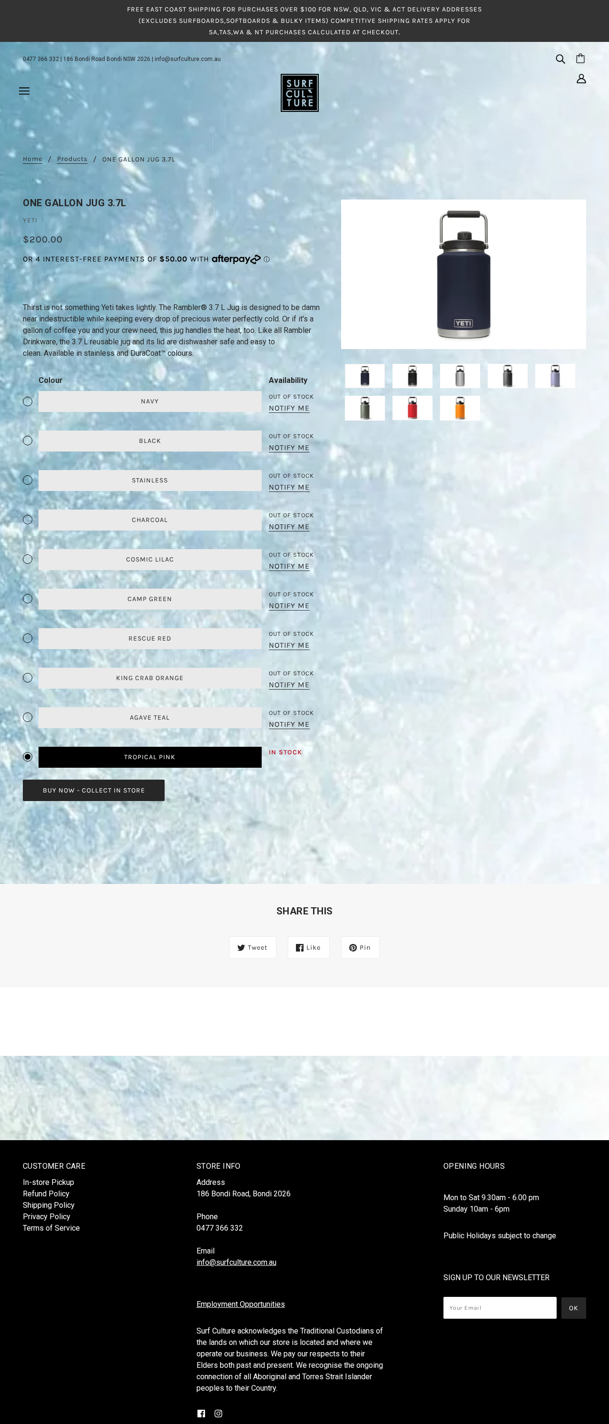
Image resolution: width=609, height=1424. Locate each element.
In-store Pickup (48, 1182)
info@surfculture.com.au (188, 59)
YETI (30, 220)
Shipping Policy (49, 1205)
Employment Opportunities (240, 1304)
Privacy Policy (46, 1216)
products (72, 159)
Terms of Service (51, 1228)
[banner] (300, 92)
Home (32, 159)
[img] (560, 58)
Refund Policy (46, 1193)
